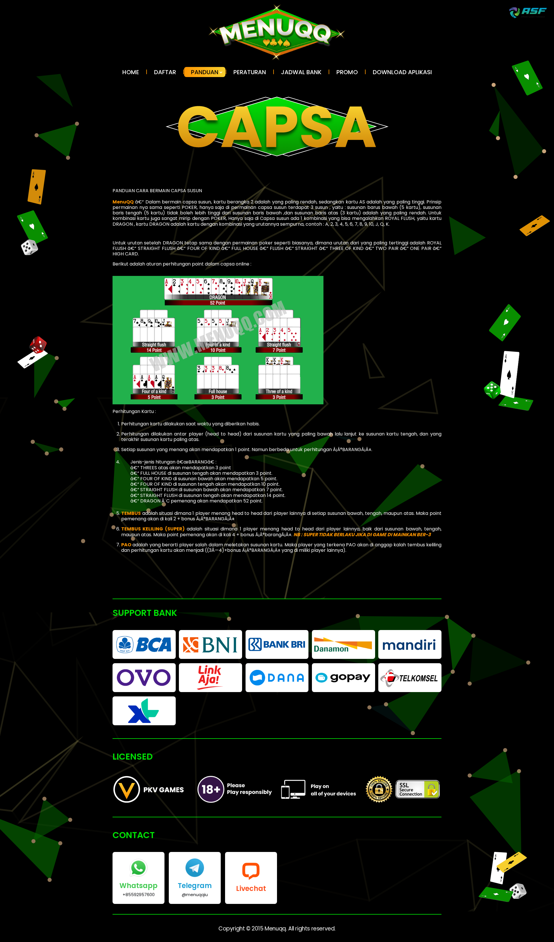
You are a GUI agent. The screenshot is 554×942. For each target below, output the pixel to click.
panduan (204, 72)
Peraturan (249, 72)
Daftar (165, 72)
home (130, 72)
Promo (347, 72)
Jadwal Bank (301, 72)
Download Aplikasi (402, 72)
